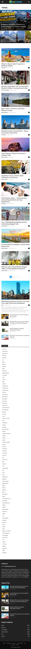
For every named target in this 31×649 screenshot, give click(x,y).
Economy (4, 401)
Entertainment (5, 407)
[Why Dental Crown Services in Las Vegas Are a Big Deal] (5, 337)
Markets (4, 479)
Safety (3, 513)
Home (2, 5)
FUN (3, 420)
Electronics (5, 405)
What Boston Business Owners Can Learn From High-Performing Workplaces (15, 302)
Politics (4, 507)
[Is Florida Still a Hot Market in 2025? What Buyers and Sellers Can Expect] (15, 236)
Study (3, 526)
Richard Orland (4, 28)
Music (3, 492)
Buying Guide (5, 373)
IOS (3, 457)
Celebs (4, 383)
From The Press (6, 418)
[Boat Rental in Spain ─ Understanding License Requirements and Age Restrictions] (15, 189)
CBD (3, 381)
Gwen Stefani (5, 429)
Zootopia (4, 552)
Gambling (4, 422)
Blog (3, 368)
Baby (3, 362)
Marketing (4, 477)
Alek (2, 305)
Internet (4, 455)
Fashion (4, 412)
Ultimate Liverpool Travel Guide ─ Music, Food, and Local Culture (14, 132)
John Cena (4, 459)
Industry (4, 451)
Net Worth (4, 494)
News (3, 496)
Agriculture (5, 353)
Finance (4, 414)
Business (4, 370)
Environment (5, 409)
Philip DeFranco (6, 503)
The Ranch (4, 537)
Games (4, 425)
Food (3, 416)
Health (3, 431)
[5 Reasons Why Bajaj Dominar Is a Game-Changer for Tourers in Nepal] (15, 20)
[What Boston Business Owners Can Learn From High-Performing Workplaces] (15, 290)
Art (3, 360)
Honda (3, 444)
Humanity (4, 448)
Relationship (5, 509)
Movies (4, 487)
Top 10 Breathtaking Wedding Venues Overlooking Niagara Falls (14, 223)
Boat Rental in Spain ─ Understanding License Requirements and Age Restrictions (14, 200)
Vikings (4, 546)
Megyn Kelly (5, 483)
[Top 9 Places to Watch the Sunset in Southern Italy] (15, 145)
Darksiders (4, 396)
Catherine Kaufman (5, 90)
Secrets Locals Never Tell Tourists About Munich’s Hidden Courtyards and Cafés (15, 87)
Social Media (5, 518)
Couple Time (5, 390)
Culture (4, 392)
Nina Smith (3, 67)
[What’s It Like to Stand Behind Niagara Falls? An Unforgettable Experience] (15, 258)
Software (4, 520)
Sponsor (4, 522)
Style (3, 529)
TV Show (4, 544)
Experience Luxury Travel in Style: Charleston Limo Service (12, 176)
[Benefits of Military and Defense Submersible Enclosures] (5, 330)
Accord (4, 349)
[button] (2, 2)
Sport (3, 524)
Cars (3, 377)
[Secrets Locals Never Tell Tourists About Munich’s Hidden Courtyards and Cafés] (15, 78)
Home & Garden (6, 442)
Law (3, 466)
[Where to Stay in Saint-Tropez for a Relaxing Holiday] (15, 55)
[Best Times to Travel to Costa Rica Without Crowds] (15, 100)
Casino (4, 379)
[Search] (29, 2)
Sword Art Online (6, 531)
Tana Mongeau (6, 533)
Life (3, 470)
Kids (3, 461)
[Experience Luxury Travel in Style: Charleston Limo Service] (15, 167)
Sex (3, 516)
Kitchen (4, 464)
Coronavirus (5, 388)
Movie (3, 485)
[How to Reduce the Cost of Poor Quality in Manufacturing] (5, 316)
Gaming (4, 427)
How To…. (4, 446)
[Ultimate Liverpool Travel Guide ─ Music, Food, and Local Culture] (15, 122)
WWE (3, 550)
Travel (3, 542)
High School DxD (6, 433)
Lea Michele (5, 468)
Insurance (4, 453)
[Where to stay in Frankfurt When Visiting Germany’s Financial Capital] (12, 40)
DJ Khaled (4, 399)
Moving (4, 490)
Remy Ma (4, 511)
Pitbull (3, 505)
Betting (4, 366)
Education (4, 403)
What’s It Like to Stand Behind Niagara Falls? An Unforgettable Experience (14, 268)
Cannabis (4, 375)
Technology (5, 535)
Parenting (4, 500)
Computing (5, 386)
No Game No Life (6, 498)
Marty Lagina (5, 481)
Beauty (4, 364)
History (4, 435)
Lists (3, 472)
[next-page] (19, 277)
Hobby (3, 438)
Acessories (4, 351)
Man (3, 474)
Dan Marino (5, 394)
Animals (4, 357)
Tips (3, 539)
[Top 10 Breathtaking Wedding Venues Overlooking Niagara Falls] (15, 213)
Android (4, 355)
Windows (4, 548)
